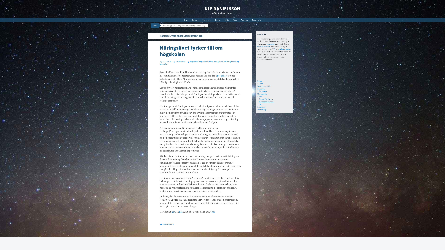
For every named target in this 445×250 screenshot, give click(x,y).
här (173, 212)
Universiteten (181, 62)
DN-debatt (222, 76)
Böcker (218, 20)
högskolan (194, 62)
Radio (226, 20)
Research (261, 89)
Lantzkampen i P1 (264, 86)
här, (181, 212)
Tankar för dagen (266, 99)
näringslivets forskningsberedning (226, 62)
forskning (271, 44)
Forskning (244, 20)
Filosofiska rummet (266, 102)
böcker (260, 47)
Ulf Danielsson (222, 8)
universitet (163, 64)
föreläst (267, 47)
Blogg (259, 81)
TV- (273, 49)
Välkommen (262, 91)
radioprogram (284, 49)
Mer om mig (206, 20)
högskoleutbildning (206, 62)
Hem (186, 20)
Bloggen (195, 20)
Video (235, 20)
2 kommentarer (168, 224)
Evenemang (256, 20)
